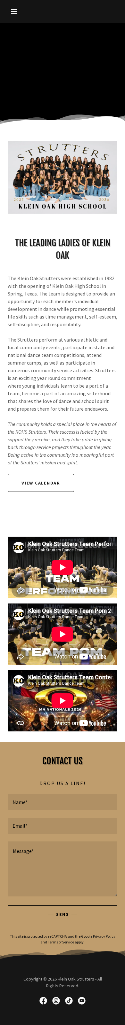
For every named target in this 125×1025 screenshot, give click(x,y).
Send (62, 914)
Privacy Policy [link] (104, 936)
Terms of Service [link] (61, 942)
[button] (16, 11)
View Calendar (40, 483)
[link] (43, 1000)
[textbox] (62, 802)
